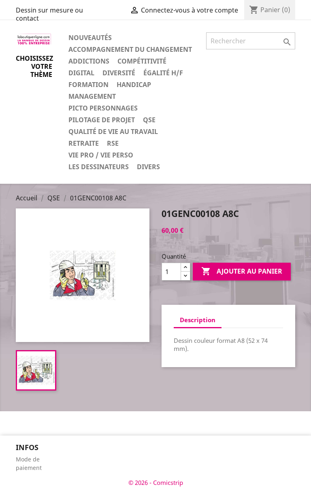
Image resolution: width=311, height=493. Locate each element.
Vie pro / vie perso (100, 155)
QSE (149, 119)
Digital (81, 72)
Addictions (88, 61)
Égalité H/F (163, 72)
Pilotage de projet (101, 119)
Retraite (83, 143)
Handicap (134, 84)
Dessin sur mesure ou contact (49, 14)
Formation (88, 84)
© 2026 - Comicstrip (155, 482)
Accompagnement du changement (130, 49)
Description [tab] (197, 320)
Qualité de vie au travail (113, 131)
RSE (113, 143)
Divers (148, 166)
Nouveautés (90, 37)
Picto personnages (103, 108)
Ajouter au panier (241, 271)
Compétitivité (141, 61)
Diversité (118, 72)
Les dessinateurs (98, 166)
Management (92, 96)
